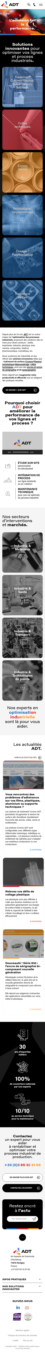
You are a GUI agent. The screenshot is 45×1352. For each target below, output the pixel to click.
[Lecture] (5, 452)
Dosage (22, 251)
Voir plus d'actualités (25, 758)
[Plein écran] (40, 452)
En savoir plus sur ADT (21, 1177)
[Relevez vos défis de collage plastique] (23, 872)
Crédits (15, 1341)
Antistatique (21, 208)
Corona (29, 362)
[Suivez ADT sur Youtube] (27, 1307)
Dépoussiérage (22, 212)
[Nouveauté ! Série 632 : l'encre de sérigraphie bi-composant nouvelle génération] (23, 943)
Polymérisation (22, 255)
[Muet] (36, 452)
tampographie (29, 370)
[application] (22, 443)
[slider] (20, 452)
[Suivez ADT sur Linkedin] (18, 1307)
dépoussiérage (22, 365)
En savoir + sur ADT (16, 390)
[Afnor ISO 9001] (17, 1316)
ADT (26, 335)
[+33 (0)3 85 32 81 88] (35, 4)
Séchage (22, 87)
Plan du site (28, 1341)
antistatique (8, 365)
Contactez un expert (21, 1188)
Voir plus (22, 96)
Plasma (27, 80)
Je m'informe (35, 850)
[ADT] (10, 4)
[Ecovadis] (28, 1316)
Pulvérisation (21, 84)
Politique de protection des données (22, 1336)
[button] (22, 443)
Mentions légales (22, 1330)
